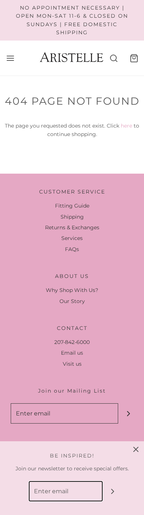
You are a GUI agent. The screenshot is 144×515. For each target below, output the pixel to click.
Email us (72, 352)
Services (72, 238)
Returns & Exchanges (72, 227)
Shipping (72, 216)
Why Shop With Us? (72, 290)
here (126, 125)
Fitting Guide (72, 205)
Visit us (72, 364)
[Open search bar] (113, 58)
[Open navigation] (10, 58)
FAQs (72, 249)
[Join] (128, 413)
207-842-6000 (72, 342)
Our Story (72, 301)
